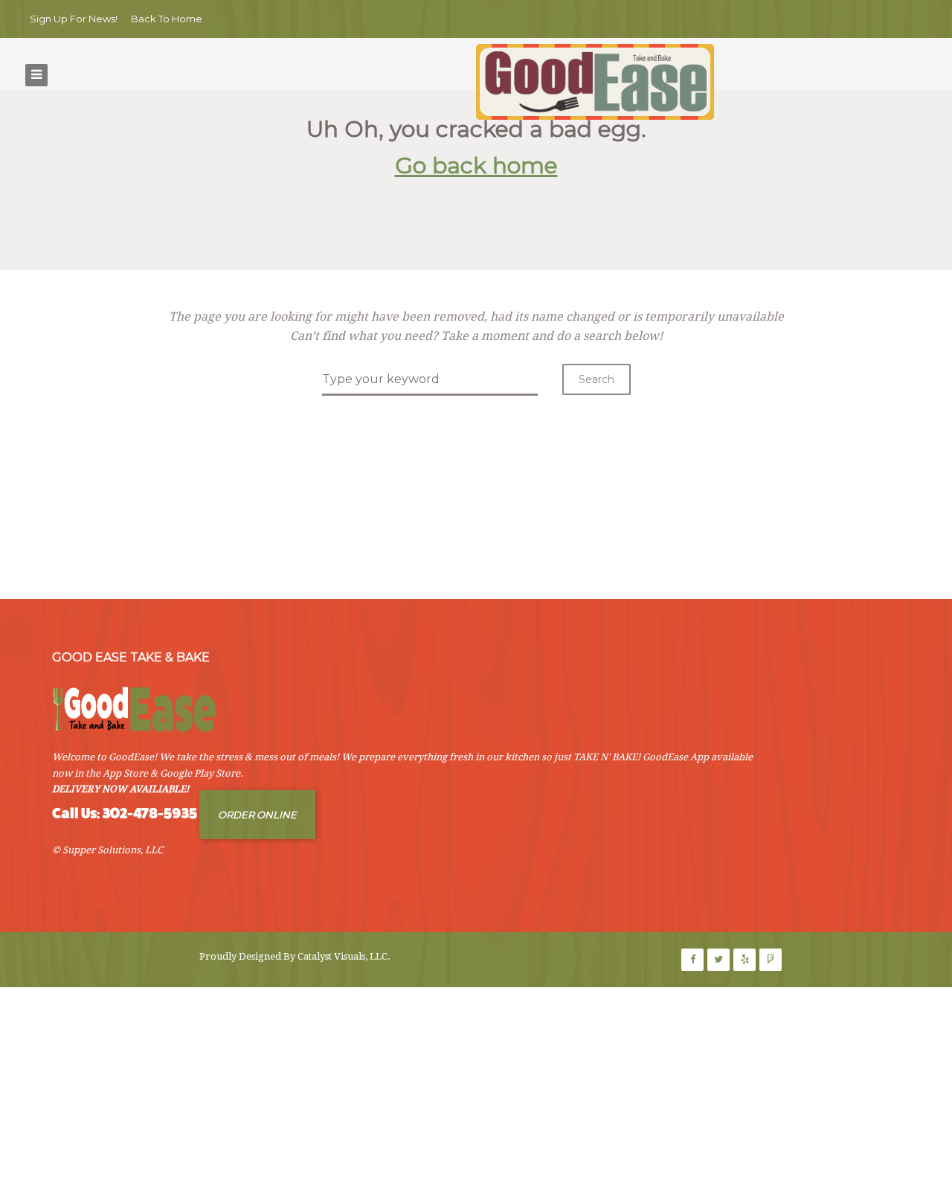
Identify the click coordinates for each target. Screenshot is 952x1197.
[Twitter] (718, 960)
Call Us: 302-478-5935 (124, 813)
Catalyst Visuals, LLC (342, 956)
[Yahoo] (770, 960)
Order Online (257, 815)
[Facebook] (692, 960)
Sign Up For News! (74, 19)
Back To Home (166, 19)
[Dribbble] (744, 960)
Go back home (476, 165)
